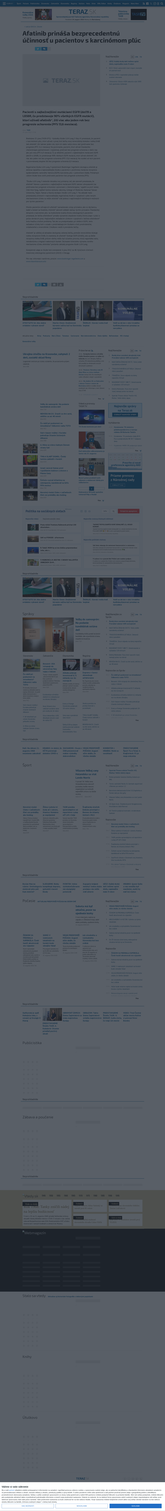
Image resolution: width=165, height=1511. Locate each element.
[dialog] (82, 1496)
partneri (11, 1490)
